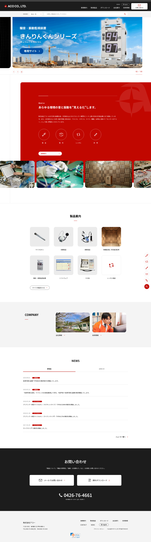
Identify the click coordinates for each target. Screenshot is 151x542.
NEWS (118, 4)
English (126, 4)
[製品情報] (146, 255)
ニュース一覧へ (120, 437)
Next (17, 71)
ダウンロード (105, 7)
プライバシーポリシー (99, 529)
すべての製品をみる (38, 288)
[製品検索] (146, 286)
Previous (13, 71)
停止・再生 (21, 71)
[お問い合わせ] (146, 274)
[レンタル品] (146, 261)
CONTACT (83, 525)
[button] (75, 535)
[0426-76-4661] (146, 280)
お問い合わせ (139, 8)
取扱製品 (93, 521)
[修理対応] (146, 267)
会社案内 (116, 7)
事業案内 (84, 7)
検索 (125, 14)
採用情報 (126, 7)
